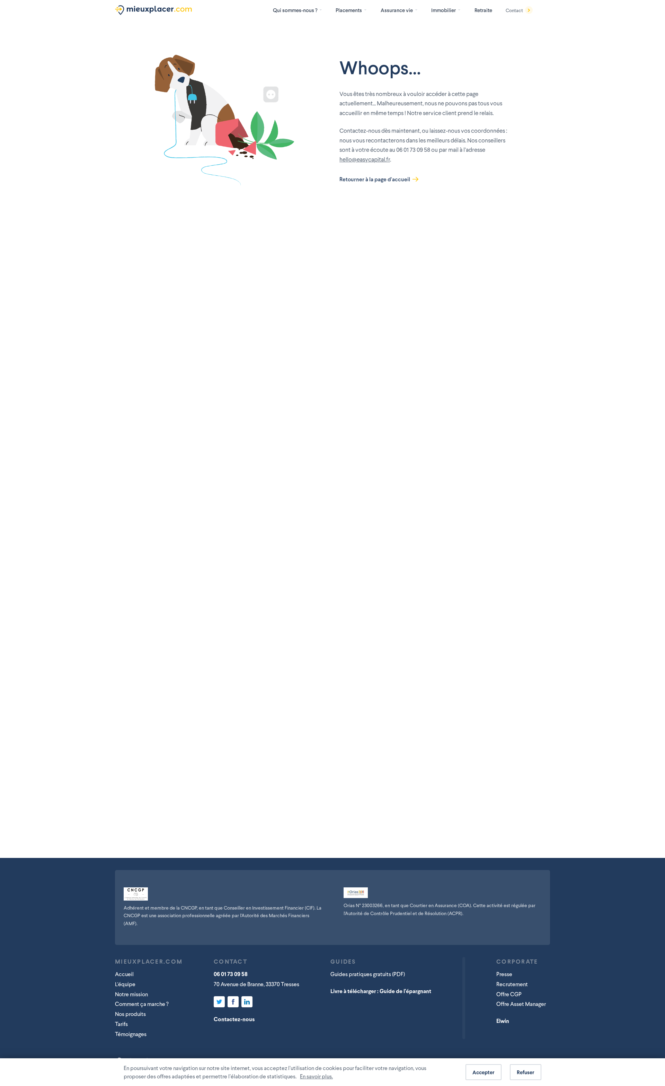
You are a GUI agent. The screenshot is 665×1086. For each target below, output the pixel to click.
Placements (349, 10)
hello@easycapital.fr (364, 159)
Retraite (483, 10)
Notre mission (131, 994)
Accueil (124, 974)
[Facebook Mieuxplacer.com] (233, 1001)
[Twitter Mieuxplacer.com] (219, 1001)
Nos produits (130, 1013)
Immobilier (443, 10)
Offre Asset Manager (521, 1003)
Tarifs (121, 1023)
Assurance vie (397, 10)
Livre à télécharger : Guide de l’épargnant (380, 991)
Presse (504, 974)
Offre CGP (509, 994)
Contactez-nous (234, 1019)
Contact (514, 10)
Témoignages (131, 1034)
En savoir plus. (316, 1076)
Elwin (502, 1020)
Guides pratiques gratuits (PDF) (367, 974)
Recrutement (512, 984)
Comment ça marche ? (142, 1003)
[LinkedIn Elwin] (246, 1001)
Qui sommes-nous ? (295, 10)
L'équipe (125, 984)
